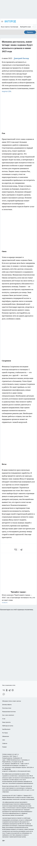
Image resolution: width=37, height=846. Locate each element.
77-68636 (18, 795)
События (4, 743)
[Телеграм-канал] (9, 690)
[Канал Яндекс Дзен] (12, 690)
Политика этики (6, 708)
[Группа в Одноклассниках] (6, 690)
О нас (3, 718)
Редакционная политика (9, 711)
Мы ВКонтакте (6, 729)
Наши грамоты (6, 722)
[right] (35, 26)
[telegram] (22, 549)
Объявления (5, 736)
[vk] (16, 549)
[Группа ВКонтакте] (3, 690)
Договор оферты (7, 704)
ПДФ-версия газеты (7, 725)
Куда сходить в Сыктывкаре (9, 27)
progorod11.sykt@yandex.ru (9, 771)
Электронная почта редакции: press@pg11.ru (14, 765)
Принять (30, 32)
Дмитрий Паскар (21, 58)
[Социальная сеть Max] (3, 694)
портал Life (6, 91)
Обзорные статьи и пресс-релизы (11, 701)
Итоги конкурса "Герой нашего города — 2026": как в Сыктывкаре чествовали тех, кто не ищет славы (18, 598)
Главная (4, 747)
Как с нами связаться (8, 715)
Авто (3, 740)
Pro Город (5, 732)
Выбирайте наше (25, 27)
